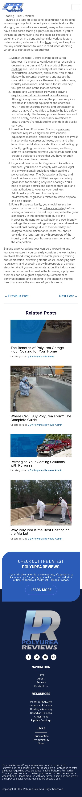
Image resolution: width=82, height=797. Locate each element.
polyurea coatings (52, 182)
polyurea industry (54, 208)
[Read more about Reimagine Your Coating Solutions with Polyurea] (41, 445)
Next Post (68, 295)
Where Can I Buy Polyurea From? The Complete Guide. (40, 418)
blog (48, 42)
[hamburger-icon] (76, 7)
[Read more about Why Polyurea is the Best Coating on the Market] (41, 502)
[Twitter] (37, 657)
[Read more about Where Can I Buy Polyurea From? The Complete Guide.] (41, 388)
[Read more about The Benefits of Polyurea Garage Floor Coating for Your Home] (41, 331)
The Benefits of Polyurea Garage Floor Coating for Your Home (37, 349)
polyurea (60, 57)
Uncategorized (18, 356)
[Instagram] (53, 657)
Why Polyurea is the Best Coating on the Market (39, 531)
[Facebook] (28, 657)
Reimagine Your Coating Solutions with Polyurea (37, 463)
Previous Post (16, 295)
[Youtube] (45, 657)
